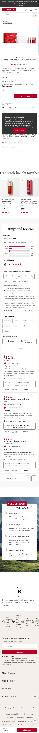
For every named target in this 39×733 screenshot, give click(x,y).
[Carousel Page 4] (21, 57)
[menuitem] (26, 9)
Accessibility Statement (24, 717)
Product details (13, 72)
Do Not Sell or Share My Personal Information (19, 725)
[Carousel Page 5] (22, 57)
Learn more (5, 605)
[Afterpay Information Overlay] (11, 86)
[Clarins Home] (9, 9)
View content (19, 130)
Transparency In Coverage (27, 721)
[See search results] (35, 14)
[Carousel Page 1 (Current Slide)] (16, 57)
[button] (35, 721)
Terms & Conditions (13, 714)
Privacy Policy (28, 714)
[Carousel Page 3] (19, 57)
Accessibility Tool (8, 721)
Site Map (9, 717)
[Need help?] (35, 721)
